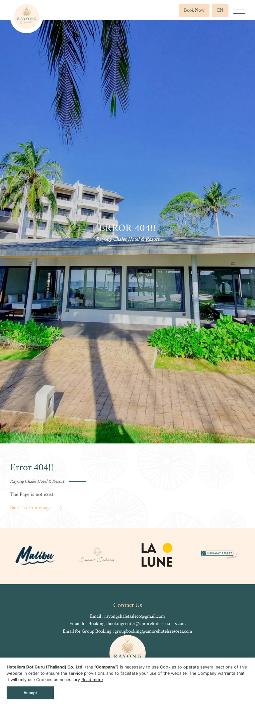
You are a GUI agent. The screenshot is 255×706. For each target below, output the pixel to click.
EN (220, 10)
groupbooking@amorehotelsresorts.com (153, 631)
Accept (30, 692)
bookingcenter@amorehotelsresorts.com (147, 623)
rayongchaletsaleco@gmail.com (134, 616)
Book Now (194, 10)
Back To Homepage (31, 507)
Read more (92, 679)
